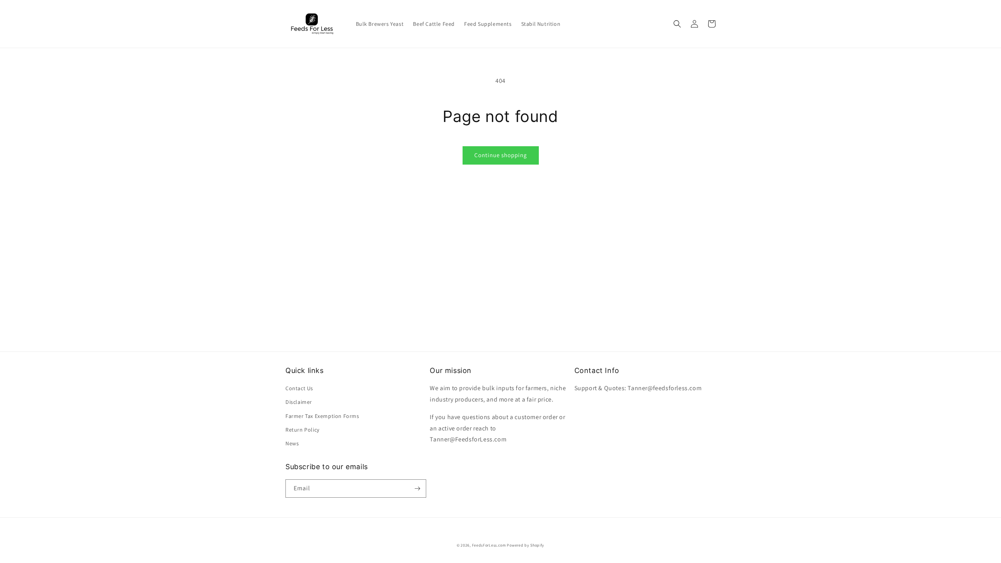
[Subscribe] (417, 488)
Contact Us (299, 388)
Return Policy (302, 429)
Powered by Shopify (525, 545)
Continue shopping (500, 155)
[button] (677, 23)
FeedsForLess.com (489, 545)
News (292, 443)
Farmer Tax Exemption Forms (322, 416)
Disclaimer (298, 401)
